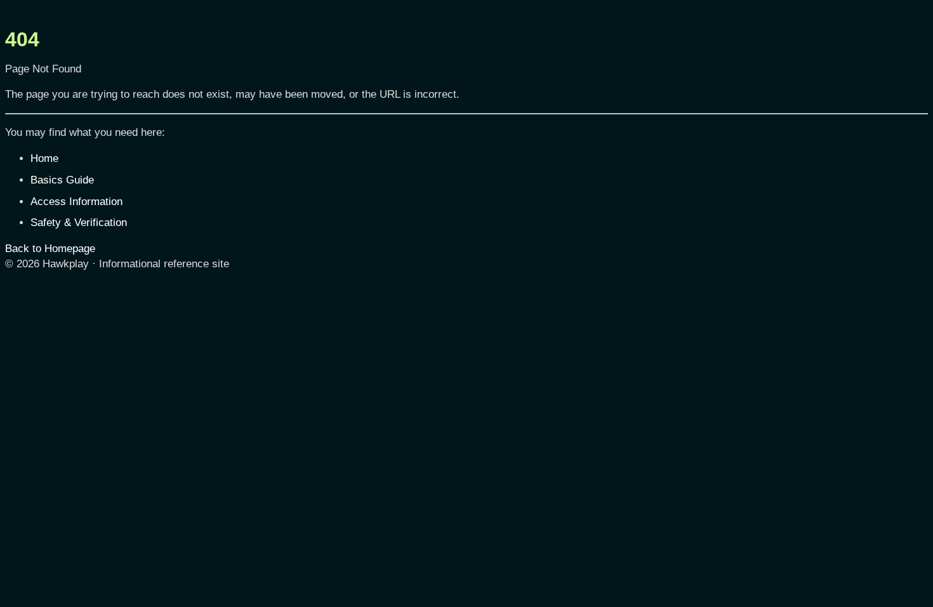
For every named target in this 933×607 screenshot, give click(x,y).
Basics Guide (62, 180)
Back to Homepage (50, 249)
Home (44, 158)
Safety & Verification (78, 223)
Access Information (76, 202)
